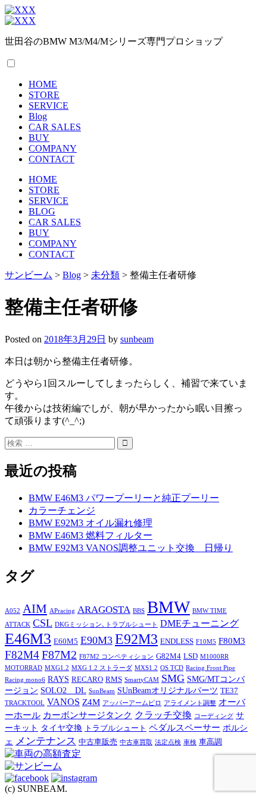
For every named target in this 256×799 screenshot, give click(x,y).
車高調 (210, 742)
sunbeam (137, 339)
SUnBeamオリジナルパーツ (167, 690)
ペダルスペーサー (184, 727)
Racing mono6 (25, 680)
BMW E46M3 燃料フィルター (90, 535)
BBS (139, 611)
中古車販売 (98, 742)
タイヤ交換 (61, 727)
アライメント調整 (190, 703)
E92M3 (136, 639)
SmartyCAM (141, 680)
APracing (62, 611)
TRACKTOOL (25, 703)
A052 (12, 611)
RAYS (58, 679)
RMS (113, 679)
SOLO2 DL (63, 690)
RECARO (87, 679)
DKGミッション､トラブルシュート (106, 624)
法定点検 (168, 742)
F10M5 (206, 641)
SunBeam (102, 691)
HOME (43, 84)
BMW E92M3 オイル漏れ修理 (90, 523)
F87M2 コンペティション (116, 656)
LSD (190, 656)
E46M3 (28, 638)
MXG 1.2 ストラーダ (101, 668)
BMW (168, 606)
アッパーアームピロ (131, 703)
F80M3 (231, 641)
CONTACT (51, 159)
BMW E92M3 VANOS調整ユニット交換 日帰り (131, 548)
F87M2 (59, 654)
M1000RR (214, 656)
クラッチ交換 (163, 715)
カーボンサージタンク (87, 715)
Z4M (91, 702)
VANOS (63, 702)
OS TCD (171, 668)
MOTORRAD (23, 668)
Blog (38, 116)
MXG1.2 (57, 668)
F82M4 (22, 655)
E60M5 (66, 641)
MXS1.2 (146, 668)
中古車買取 (136, 742)
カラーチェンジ (62, 510)
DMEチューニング (199, 623)
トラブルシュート (115, 728)
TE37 (229, 691)
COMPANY (53, 148)
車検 (189, 742)
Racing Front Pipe (210, 668)
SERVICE (48, 105)
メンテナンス (45, 741)
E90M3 (96, 640)
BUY (39, 138)
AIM (35, 609)
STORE (44, 95)
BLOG (42, 211)
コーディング (213, 716)
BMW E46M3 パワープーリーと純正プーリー (124, 498)
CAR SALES (55, 127)
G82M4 (168, 656)
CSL (42, 623)
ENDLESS (176, 641)
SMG (173, 678)
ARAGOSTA (103, 609)
